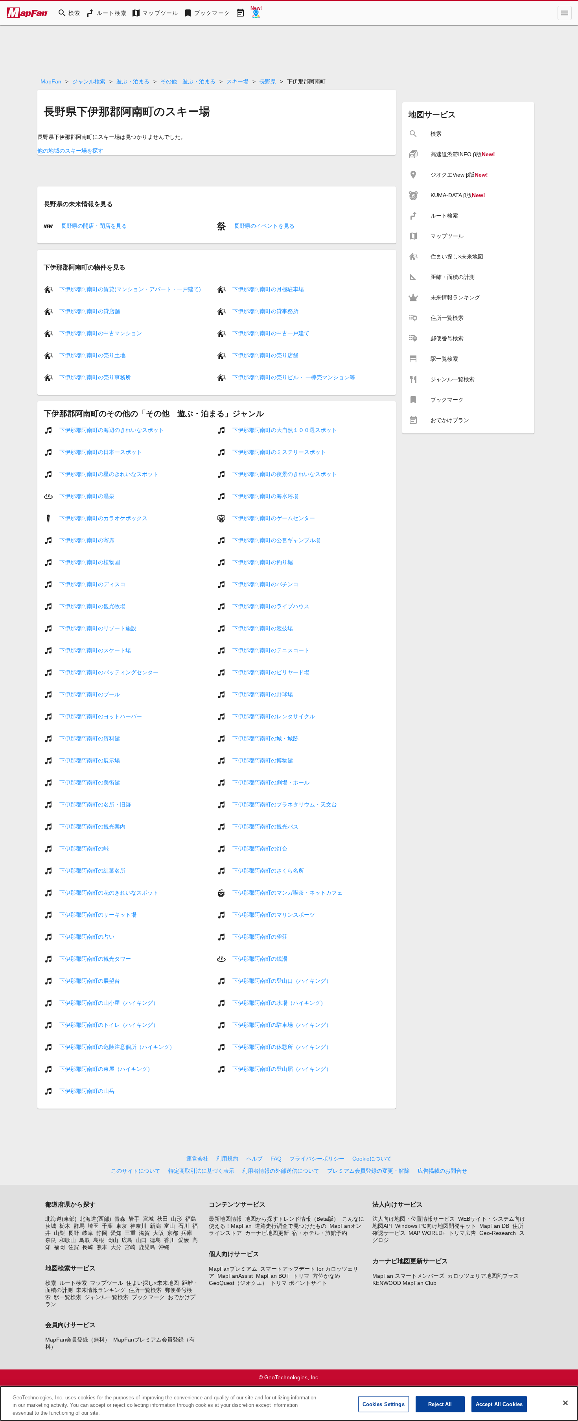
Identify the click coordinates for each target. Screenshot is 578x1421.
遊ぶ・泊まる (132, 81)
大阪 (158, 1233)
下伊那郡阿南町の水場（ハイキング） (279, 1003)
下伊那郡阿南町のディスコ (92, 584)
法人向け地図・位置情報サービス (413, 1219)
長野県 (268, 81)
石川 (183, 1226)
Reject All (440, 1404)
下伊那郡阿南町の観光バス (265, 826)
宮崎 (130, 1247)
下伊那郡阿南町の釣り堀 (262, 562)
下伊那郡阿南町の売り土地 (92, 355)
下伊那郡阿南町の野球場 (262, 694)
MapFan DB (494, 1226)
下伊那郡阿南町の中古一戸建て (270, 333)
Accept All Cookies (499, 1404)
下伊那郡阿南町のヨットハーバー (100, 716)
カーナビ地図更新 (267, 1233)
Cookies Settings (384, 1404)
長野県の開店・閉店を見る (93, 226)
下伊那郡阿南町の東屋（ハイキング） (106, 1069)
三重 (130, 1233)
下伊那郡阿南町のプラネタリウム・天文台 (284, 804)
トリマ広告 (462, 1233)
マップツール (106, 1283)
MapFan (50, 81)
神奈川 (138, 1226)
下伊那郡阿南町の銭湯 (259, 959)
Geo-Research (497, 1233)
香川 (169, 1240)
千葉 (107, 1226)
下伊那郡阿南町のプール (89, 694)
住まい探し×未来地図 (152, 1283)
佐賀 (73, 1247)
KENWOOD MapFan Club (404, 1283)
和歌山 (67, 1240)
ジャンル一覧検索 (107, 1297)
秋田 (162, 1219)
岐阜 (87, 1233)
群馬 (79, 1226)
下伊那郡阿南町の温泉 (86, 496)
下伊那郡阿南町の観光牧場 (92, 606)
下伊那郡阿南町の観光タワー (95, 959)
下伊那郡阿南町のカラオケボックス (103, 518)
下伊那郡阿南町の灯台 (259, 848)
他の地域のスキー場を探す (70, 151)
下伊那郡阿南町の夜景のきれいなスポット (284, 474)
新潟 (155, 1226)
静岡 (101, 1233)
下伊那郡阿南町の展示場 (89, 760)
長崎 (87, 1247)
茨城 (50, 1226)
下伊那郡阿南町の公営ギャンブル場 (276, 540)
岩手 (134, 1219)
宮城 (148, 1219)
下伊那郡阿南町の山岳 (86, 1091)
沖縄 (163, 1247)
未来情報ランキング (100, 1290)
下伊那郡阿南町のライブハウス (270, 606)
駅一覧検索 (67, 1297)
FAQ (276, 1158)
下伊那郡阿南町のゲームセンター (273, 518)
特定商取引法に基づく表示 (201, 1171)
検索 (50, 1283)
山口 (141, 1240)
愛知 (115, 1233)
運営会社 (197, 1158)
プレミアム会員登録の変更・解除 (368, 1171)
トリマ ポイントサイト (299, 1283)
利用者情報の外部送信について (280, 1171)
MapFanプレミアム (233, 1269)
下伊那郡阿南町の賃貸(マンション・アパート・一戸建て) (130, 289)
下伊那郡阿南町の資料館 (89, 738)
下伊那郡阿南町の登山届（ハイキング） (281, 1069)
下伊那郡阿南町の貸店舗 (89, 311)
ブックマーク (148, 1297)
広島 (127, 1240)
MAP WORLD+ (427, 1233)
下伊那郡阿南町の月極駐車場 (268, 289)
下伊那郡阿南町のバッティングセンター (108, 672)
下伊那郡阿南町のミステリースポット (279, 452)
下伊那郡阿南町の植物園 (89, 562)
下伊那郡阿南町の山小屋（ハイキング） (108, 1003)
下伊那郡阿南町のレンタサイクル (273, 716)
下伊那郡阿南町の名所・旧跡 (95, 804)
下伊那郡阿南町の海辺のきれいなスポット (111, 430)
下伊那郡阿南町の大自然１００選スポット (284, 430)
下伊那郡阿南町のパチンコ (265, 584)
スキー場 (237, 81)
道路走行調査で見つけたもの (290, 1226)
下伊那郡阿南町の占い (86, 937)
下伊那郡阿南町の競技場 (262, 628)
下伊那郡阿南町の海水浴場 (265, 496)
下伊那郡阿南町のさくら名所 (268, 870)
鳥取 (84, 1240)
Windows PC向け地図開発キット (435, 1226)
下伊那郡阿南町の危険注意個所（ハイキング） (117, 1047)
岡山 (112, 1240)
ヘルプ (254, 1158)
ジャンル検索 (88, 81)
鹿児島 (147, 1247)
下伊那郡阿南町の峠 (84, 848)
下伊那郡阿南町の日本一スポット (100, 452)
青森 (119, 1219)
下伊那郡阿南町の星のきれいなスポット (108, 474)
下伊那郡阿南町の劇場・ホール (270, 782)
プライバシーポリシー (316, 1158)
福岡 (59, 1247)
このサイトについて (135, 1171)
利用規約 (227, 1158)
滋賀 (144, 1233)
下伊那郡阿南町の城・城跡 (265, 738)
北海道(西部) (95, 1219)
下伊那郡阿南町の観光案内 (92, 826)
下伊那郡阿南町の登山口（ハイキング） (281, 981)
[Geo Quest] (256, 13)
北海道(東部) (61, 1219)
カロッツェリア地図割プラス (483, 1276)
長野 (73, 1233)
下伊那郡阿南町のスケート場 (95, 650)
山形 (176, 1219)
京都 (172, 1233)
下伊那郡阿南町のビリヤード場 (270, 672)
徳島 (155, 1240)
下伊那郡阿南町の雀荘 (259, 937)
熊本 (101, 1247)
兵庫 (186, 1233)
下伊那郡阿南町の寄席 (86, 540)
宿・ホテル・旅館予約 (319, 1233)
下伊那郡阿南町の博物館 (262, 760)
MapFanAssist (235, 1276)
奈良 (50, 1240)
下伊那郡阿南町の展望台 (89, 981)
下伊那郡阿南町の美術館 (89, 782)
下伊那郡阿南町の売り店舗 (265, 355)
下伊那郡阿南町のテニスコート (270, 650)
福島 (190, 1219)
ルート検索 (73, 1283)
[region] (289, 1403)
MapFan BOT (273, 1276)
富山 (169, 1226)
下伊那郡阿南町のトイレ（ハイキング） (108, 1025)
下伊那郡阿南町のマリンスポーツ (273, 915)
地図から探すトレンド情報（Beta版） (292, 1219)
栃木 (64, 1226)
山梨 (59, 1233)
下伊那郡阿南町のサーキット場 (97, 915)
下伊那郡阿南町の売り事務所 (95, 377)
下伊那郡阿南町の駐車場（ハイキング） (281, 1025)
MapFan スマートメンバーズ (408, 1276)
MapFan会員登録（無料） (77, 1339)
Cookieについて (372, 1158)
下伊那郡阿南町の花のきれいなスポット (108, 893)
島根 (98, 1240)
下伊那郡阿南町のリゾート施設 (97, 628)
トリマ (301, 1276)
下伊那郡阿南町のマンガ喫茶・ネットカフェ (287, 893)
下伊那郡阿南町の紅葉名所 (92, 870)
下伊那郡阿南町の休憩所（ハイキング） (281, 1047)
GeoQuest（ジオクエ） (238, 1283)
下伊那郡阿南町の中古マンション (100, 333)
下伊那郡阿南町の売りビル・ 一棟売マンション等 (293, 377)
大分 (115, 1247)
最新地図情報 (225, 1219)
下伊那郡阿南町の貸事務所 (265, 311)
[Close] (565, 1403)
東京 (121, 1226)
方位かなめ (326, 1276)
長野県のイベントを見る (263, 226)
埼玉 (93, 1226)
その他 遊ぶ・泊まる (187, 81)
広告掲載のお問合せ (442, 1171)
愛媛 (183, 1240)
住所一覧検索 (145, 1290)
